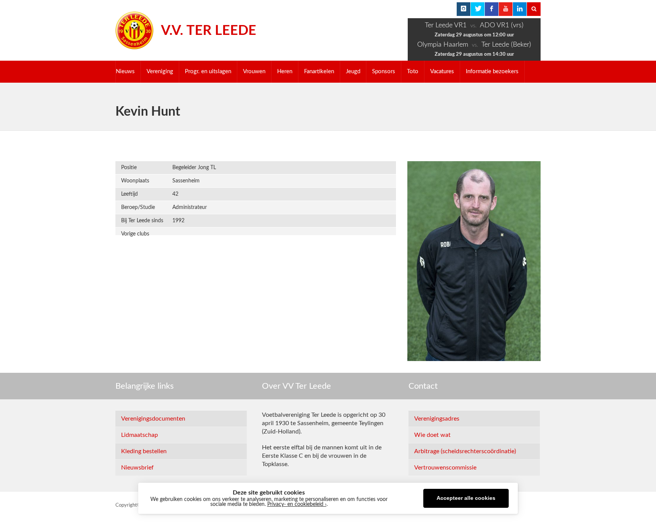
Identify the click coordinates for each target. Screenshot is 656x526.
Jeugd (353, 71)
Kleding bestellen (144, 451)
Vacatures (442, 71)
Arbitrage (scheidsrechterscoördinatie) (465, 451)
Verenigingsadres (436, 419)
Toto (412, 71)
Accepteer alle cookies (466, 498)
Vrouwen (254, 71)
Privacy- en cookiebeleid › (296, 504)
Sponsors (383, 71)
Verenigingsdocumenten (153, 419)
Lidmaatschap (139, 435)
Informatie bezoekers (492, 71)
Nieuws (125, 71)
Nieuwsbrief (137, 468)
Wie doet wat (432, 435)
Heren (284, 71)
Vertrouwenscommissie (445, 468)
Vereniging (160, 71)
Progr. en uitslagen (208, 71)
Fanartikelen (319, 71)
